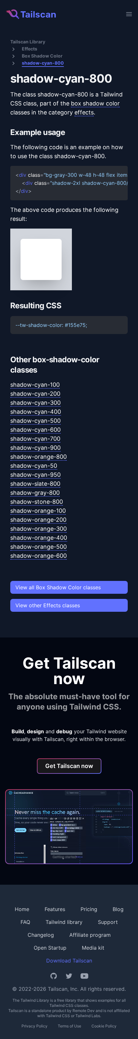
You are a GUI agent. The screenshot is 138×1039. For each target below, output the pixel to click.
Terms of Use (69, 1026)
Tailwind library (64, 922)
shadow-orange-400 (38, 537)
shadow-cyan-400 (35, 411)
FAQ (25, 922)
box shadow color (95, 103)
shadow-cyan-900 (35, 447)
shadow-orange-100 (38, 510)
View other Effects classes (47, 605)
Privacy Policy (34, 1026)
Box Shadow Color (42, 56)
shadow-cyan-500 (35, 420)
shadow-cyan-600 (35, 429)
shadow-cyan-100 (35, 384)
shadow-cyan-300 (35, 402)
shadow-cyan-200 (35, 393)
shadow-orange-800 (38, 456)
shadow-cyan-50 (33, 465)
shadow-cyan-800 (43, 63)
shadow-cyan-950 (35, 474)
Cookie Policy (103, 1026)
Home (22, 909)
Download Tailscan (69, 960)
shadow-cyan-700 (35, 438)
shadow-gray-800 (35, 492)
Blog (118, 909)
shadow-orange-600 (38, 555)
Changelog (41, 935)
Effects (29, 48)
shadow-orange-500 (38, 546)
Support (108, 922)
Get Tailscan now (69, 766)
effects (84, 112)
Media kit (93, 947)
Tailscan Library (27, 41)
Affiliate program (90, 935)
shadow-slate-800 (35, 483)
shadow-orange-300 (38, 528)
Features (55, 909)
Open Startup (50, 947)
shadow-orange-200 (38, 519)
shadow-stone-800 (36, 501)
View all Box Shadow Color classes (58, 587)
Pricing (89, 909)
